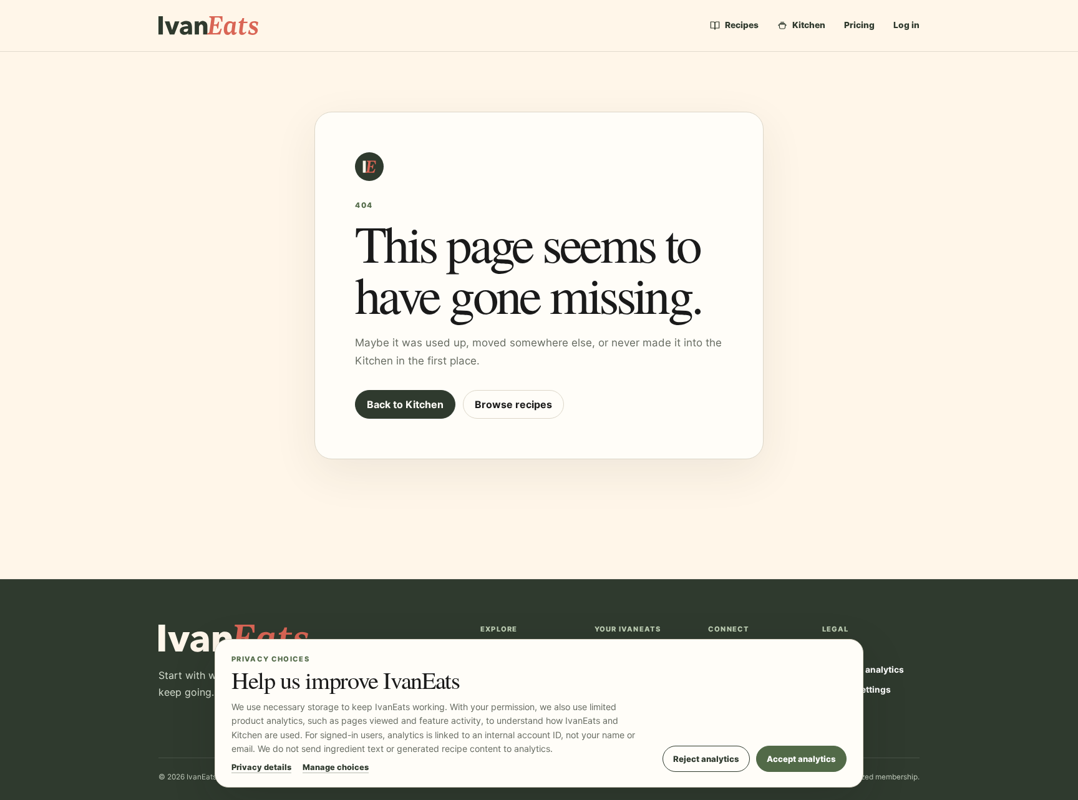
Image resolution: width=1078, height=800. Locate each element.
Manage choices (336, 767)
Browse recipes (513, 404)
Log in (906, 25)
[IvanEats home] (208, 25)
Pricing (859, 25)
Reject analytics (706, 759)
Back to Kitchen (405, 404)
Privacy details (261, 767)
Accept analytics (801, 759)
